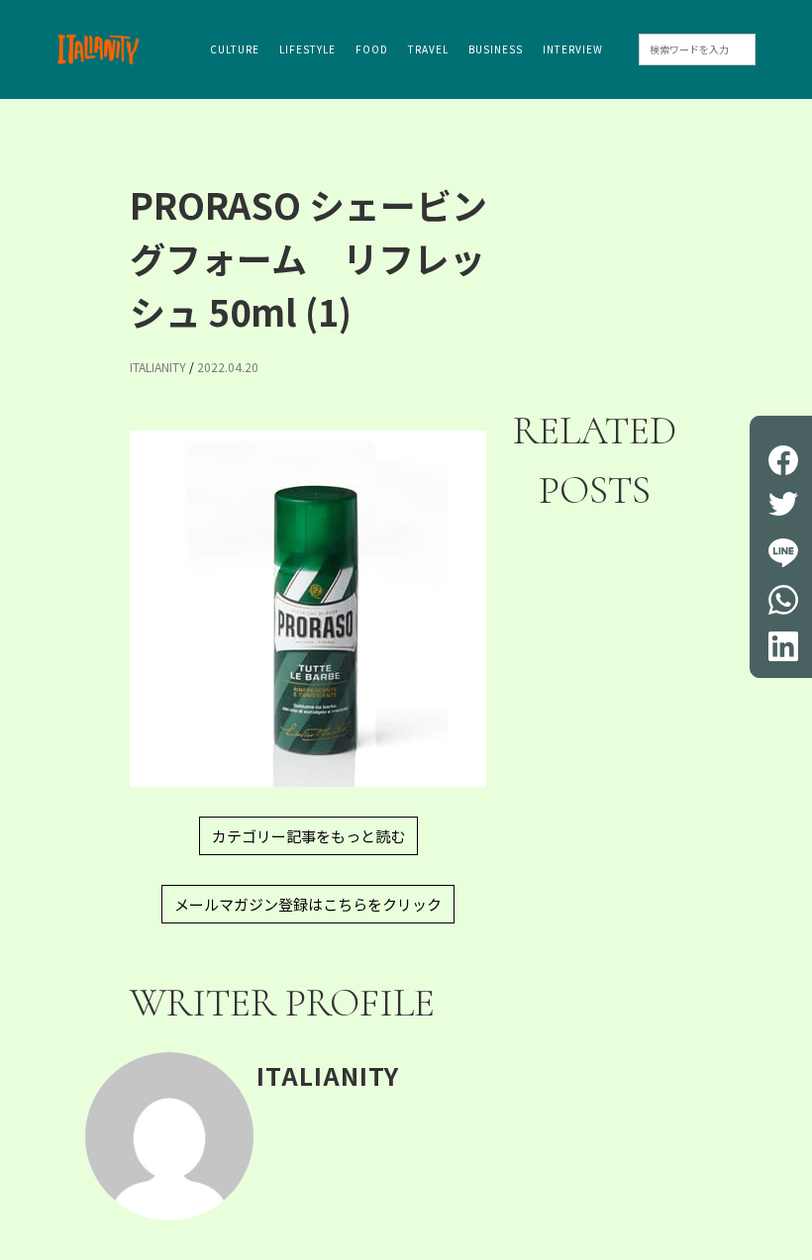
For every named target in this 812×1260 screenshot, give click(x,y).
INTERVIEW (573, 49)
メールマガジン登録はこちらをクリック (308, 904)
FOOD (371, 49)
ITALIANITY (158, 366)
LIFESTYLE (307, 49)
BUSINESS (495, 49)
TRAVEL (428, 49)
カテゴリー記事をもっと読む (308, 835)
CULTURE (234, 49)
